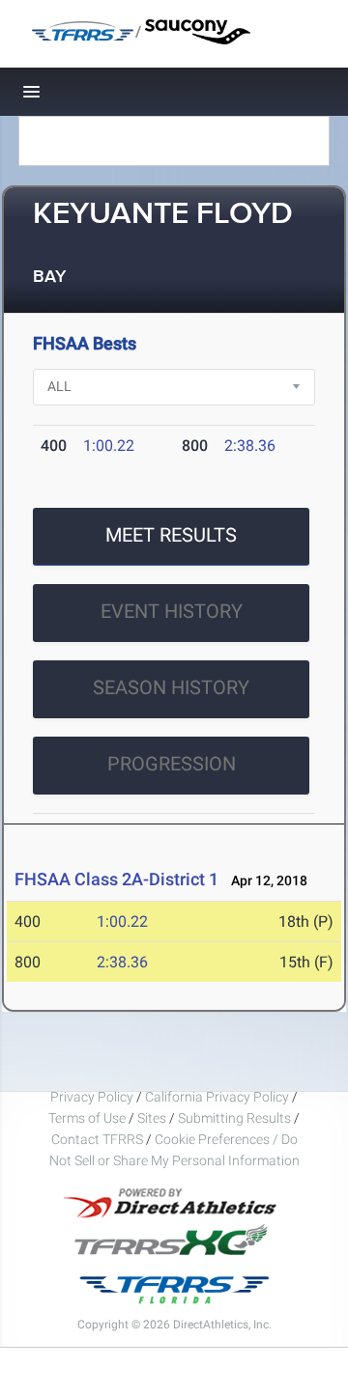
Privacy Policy (91, 1096)
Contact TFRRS (98, 1139)
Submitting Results (234, 1118)
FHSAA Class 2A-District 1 (116, 879)
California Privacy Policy (217, 1096)
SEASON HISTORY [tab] (171, 687)
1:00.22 (108, 445)
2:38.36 (250, 445)
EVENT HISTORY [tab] (172, 611)
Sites (151, 1118)
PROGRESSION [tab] (171, 763)
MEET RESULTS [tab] (171, 534)
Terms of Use (87, 1118)
